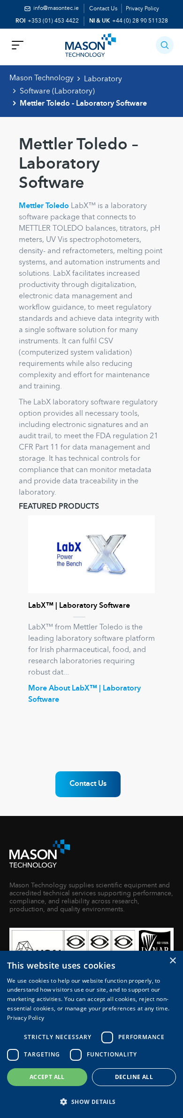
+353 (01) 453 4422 (53, 21)
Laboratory (103, 79)
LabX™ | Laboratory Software (79, 606)
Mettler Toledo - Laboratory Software (83, 104)
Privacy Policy (142, 9)
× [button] (172, 960)
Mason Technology (41, 78)
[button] (165, 45)
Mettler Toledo (44, 206)
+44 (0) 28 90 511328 (140, 21)
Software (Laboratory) (57, 91)
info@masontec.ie (56, 8)
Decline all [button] (134, 1077)
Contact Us (103, 9)
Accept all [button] (47, 1077)
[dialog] (91, 1034)
